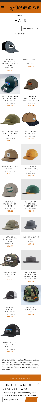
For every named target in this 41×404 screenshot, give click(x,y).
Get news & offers (20, 378)
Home (19, 16)
